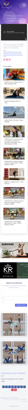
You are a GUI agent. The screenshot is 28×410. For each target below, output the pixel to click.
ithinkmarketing (15, 406)
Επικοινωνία (24, 401)
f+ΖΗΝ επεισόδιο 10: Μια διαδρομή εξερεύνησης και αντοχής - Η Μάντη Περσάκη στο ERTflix (12, 223)
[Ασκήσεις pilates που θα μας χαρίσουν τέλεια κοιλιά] (14, 352)
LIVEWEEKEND (9, 52)
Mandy (13, 52)
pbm (10, 53)
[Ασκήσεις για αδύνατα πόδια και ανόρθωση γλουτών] (14, 324)
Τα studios (6, 399)
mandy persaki (18, 52)
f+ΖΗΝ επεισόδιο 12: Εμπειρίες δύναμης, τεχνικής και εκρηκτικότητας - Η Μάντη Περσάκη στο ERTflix (13, 163)
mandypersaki (6, 53)
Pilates (13, 53)
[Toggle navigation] (24, 5)
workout (11, 55)
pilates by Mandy (18, 53)
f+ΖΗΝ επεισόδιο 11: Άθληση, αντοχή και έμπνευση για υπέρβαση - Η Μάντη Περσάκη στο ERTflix (14, 202)
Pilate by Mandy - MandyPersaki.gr (12, 397)
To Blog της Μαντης (22, 399)
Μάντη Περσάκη (17, 55)
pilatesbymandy (6, 55)
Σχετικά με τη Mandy (13, 399)
